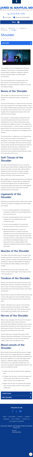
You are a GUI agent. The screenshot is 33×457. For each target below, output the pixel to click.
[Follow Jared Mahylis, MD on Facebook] (13, 411)
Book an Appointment (23, 17)
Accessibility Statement (16, 421)
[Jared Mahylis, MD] (16, 8)
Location (8, 17)
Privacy (20, 416)
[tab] (16, 43)
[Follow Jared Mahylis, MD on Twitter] (16, 411)
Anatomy (5, 43)
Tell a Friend (16, 419)
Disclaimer (12, 416)
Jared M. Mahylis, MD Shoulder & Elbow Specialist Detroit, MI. (17, 426)
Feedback (6, 419)
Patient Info (11, 28)
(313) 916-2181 (17, 13)
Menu (14, 22)
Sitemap (27, 416)
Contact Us (25, 419)
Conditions (6, 393)
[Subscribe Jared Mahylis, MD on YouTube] (20, 411)
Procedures (7, 397)
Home (2, 28)
